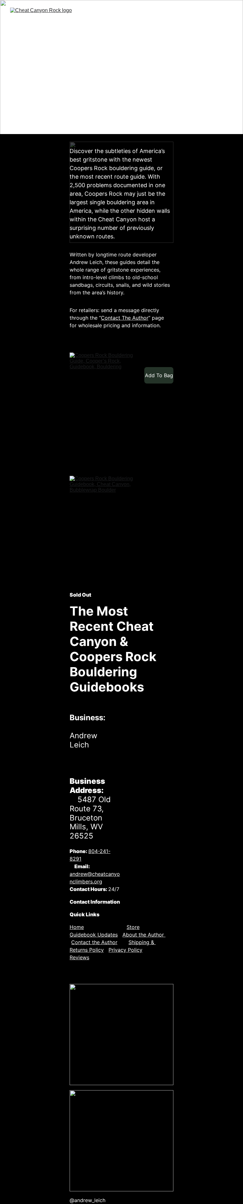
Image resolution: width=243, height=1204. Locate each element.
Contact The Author (124, 318)
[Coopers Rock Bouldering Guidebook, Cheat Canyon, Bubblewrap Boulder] (104, 531)
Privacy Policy (125, 950)
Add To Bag (159, 375)
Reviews (79, 957)
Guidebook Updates (94, 934)
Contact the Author (94, 942)
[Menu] (229, 28)
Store (133, 927)
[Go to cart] (211, 28)
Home (77, 927)
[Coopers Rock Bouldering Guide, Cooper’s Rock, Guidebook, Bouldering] (104, 408)
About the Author (143, 934)
